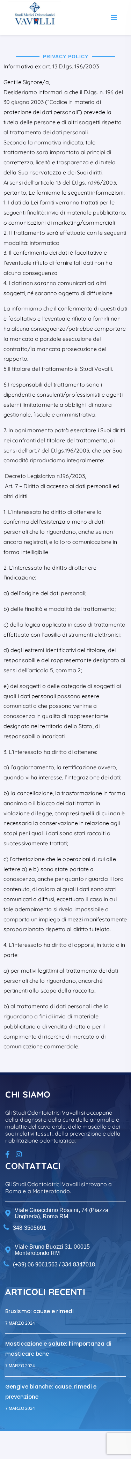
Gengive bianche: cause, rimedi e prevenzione (50, 1391)
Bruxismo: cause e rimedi (39, 1311)
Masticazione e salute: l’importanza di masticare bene (58, 1348)
